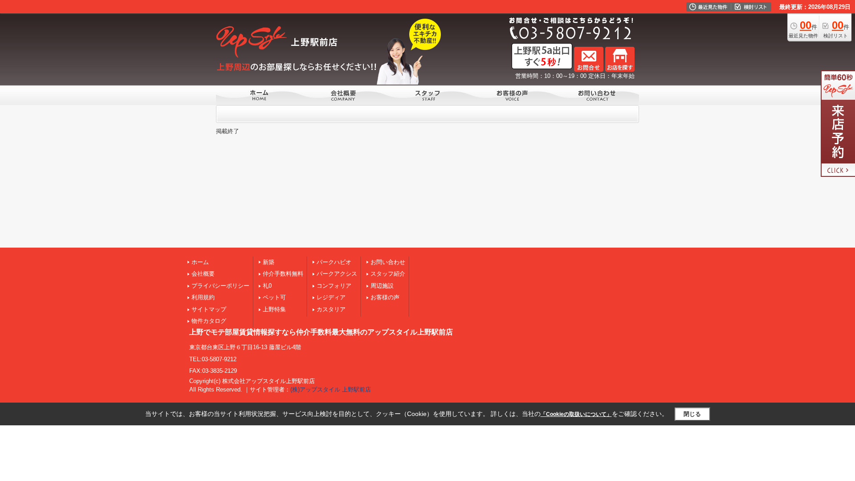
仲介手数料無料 (283, 273)
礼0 (267, 285)
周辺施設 (382, 285)
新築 (268, 262)
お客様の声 (384, 297)
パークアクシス (337, 273)
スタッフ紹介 (387, 273)
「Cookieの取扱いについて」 (576, 414)
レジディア (331, 297)
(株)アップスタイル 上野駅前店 (330, 389)
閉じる (692, 414)
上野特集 (274, 309)
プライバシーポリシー (220, 285)
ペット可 (274, 297)
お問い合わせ (387, 262)
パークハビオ (334, 262)
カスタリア (331, 309)
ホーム (200, 262)
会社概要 (203, 273)
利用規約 (203, 297)
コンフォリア (334, 285)
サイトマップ (208, 309)
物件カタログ (208, 321)
